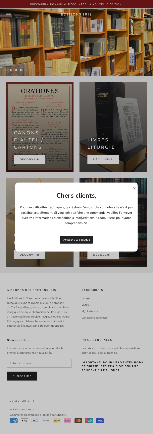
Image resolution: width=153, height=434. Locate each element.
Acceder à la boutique (76, 240)
